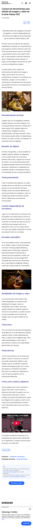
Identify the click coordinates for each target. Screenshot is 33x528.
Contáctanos (5, 507)
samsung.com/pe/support (10, 472)
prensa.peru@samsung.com (17, 476)
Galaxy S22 (6, 450)
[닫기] (30, 509)
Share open (28, 22)
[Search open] (22, 3)
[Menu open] (29, 3)
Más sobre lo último (16, 483)
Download (24, 22)
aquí (3, 519)
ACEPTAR (26, 523)
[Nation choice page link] (26, 3)
